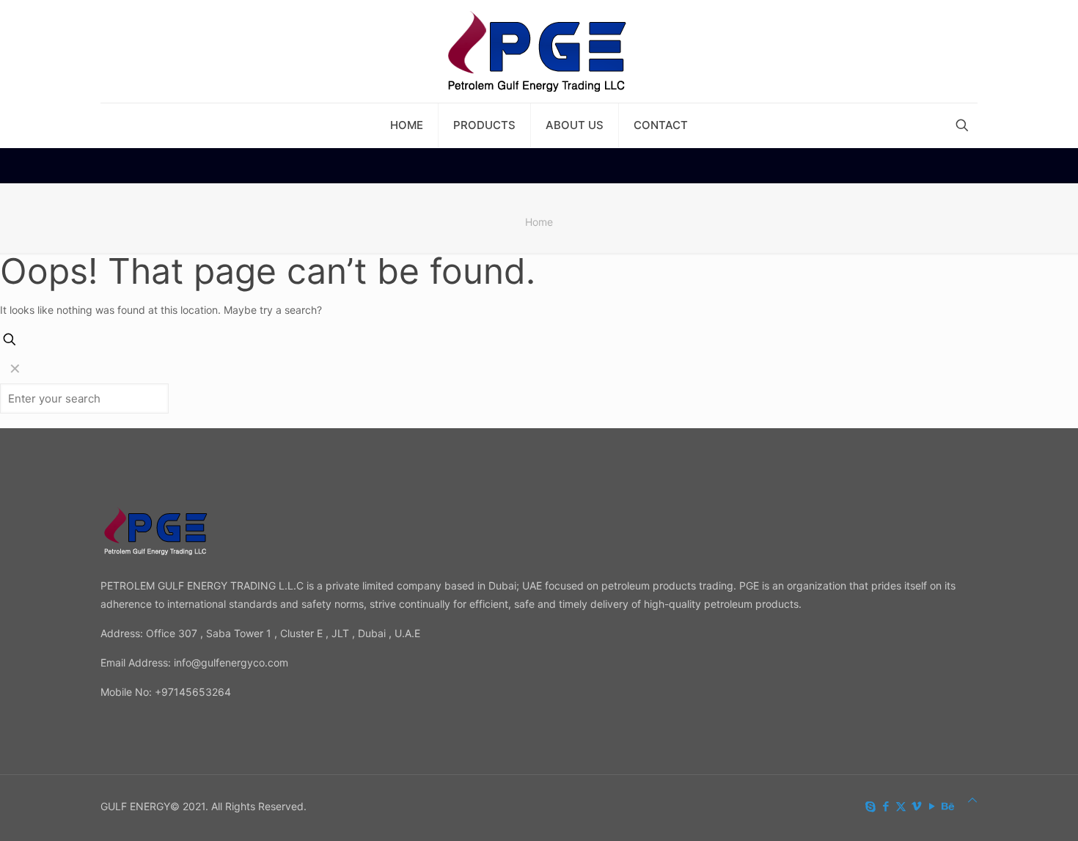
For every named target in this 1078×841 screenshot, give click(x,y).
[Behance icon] (947, 806)
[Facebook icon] (885, 806)
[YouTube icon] (931, 806)
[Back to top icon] (972, 799)
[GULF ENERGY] (539, 51)
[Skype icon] (870, 806)
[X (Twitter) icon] (900, 806)
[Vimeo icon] (916, 806)
